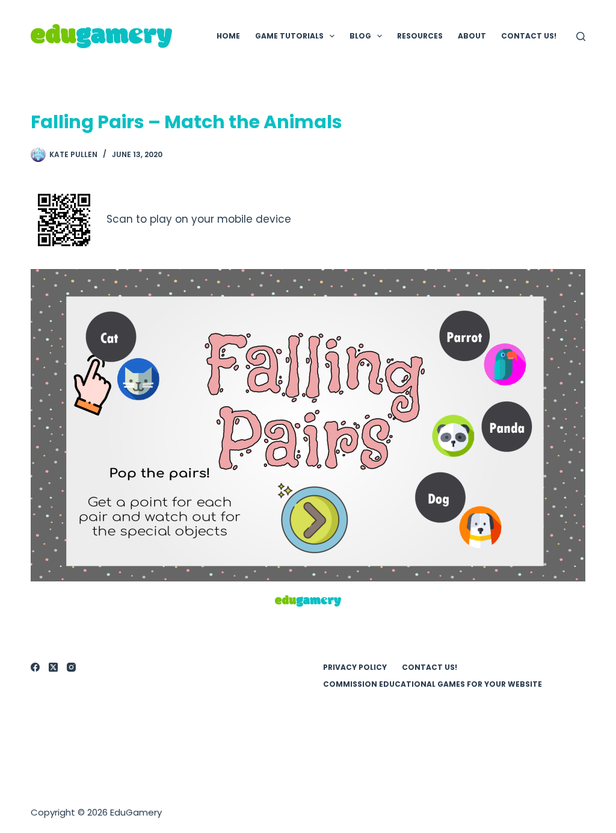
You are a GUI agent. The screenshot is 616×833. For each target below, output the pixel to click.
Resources (420, 36)
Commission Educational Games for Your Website (432, 684)
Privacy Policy (355, 667)
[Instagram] (71, 667)
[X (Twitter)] (53, 667)
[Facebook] (35, 667)
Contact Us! (528, 36)
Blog (360, 36)
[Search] (580, 36)
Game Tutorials (289, 36)
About (472, 36)
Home (228, 36)
